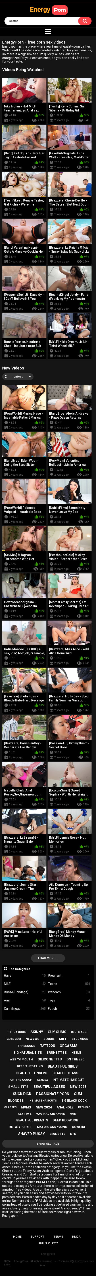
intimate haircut (68, 1080)
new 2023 (78, 1087)
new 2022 (32, 1039)
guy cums (57, 1032)
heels (76, 1052)
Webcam (69, 992)
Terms (58, 1236)
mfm (73, 1133)
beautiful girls (63, 1066)
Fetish (69, 1008)
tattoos (47, 1045)
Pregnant (69, 975)
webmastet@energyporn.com (76, 1261)
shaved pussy (31, 1134)
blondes (16, 1101)
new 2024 (44, 1107)
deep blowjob (65, 1120)
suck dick (22, 1094)
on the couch (21, 1079)
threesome (26, 1045)
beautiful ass (65, 1073)
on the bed (76, 1059)
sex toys (24, 1113)
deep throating (30, 1066)
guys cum (14, 1039)
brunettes (56, 1053)
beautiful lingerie (32, 1073)
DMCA (76, 1236)
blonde (49, 1039)
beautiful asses (49, 1087)
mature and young (52, 1127)
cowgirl (79, 1127)
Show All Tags (48, 1143)
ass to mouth (21, 1059)
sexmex (42, 1079)
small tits (18, 1087)
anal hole (65, 1107)
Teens (69, 984)
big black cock (74, 1100)
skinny (36, 1032)
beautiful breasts (32, 1120)
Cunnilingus (25, 1008)
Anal (25, 1000)
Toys (69, 1000)
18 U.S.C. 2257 (48, 1243)
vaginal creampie (50, 1113)
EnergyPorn (21, 1261)
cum (78, 1094)
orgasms (68, 1046)
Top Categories (19, 969)
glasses (10, 1107)
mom (73, 1113)
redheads (79, 1032)
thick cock (17, 1032)
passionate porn (52, 1094)
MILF (25, 984)
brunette (57, 1133)
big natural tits (28, 1052)
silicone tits (50, 1059)
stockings (80, 1039)
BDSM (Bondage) (25, 992)
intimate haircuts (43, 1100)
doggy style (20, 1127)
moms (26, 1107)
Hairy (25, 975)
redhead (84, 1107)
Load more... (48, 958)
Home (17, 1236)
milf (63, 1039)
